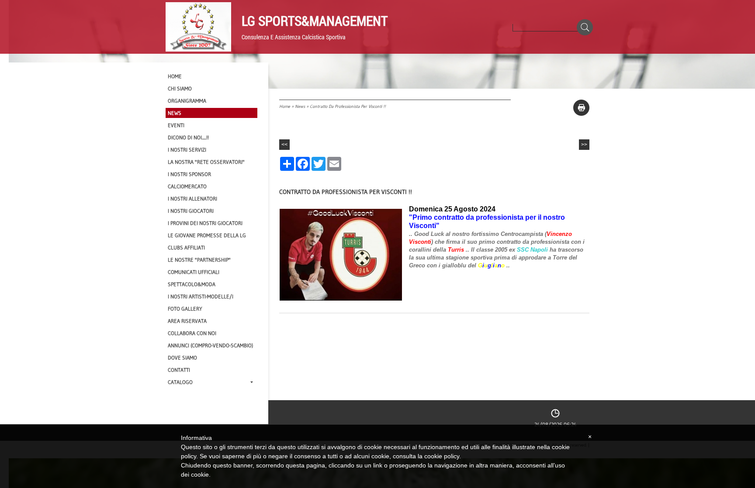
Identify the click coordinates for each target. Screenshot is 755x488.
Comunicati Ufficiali (193, 272)
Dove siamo (182, 357)
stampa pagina (581, 108)
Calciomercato (187, 186)
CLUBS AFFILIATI (186, 247)
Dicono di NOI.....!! (188, 137)
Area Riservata (187, 321)
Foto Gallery (185, 308)
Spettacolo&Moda (191, 284)
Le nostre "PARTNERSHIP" (199, 259)
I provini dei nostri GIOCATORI (205, 223)
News (300, 106)
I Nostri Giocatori (191, 211)
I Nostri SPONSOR (189, 174)
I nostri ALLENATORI (192, 198)
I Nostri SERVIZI (187, 149)
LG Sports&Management (315, 20)
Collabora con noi (192, 333)
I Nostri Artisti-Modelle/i (200, 296)
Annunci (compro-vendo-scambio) (210, 345)
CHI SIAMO (180, 88)
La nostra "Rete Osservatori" (206, 162)
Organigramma (187, 100)
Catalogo (180, 382)
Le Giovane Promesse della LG (207, 235)
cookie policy (441, 456)
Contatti (179, 370)
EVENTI (176, 125)
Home (284, 106)
